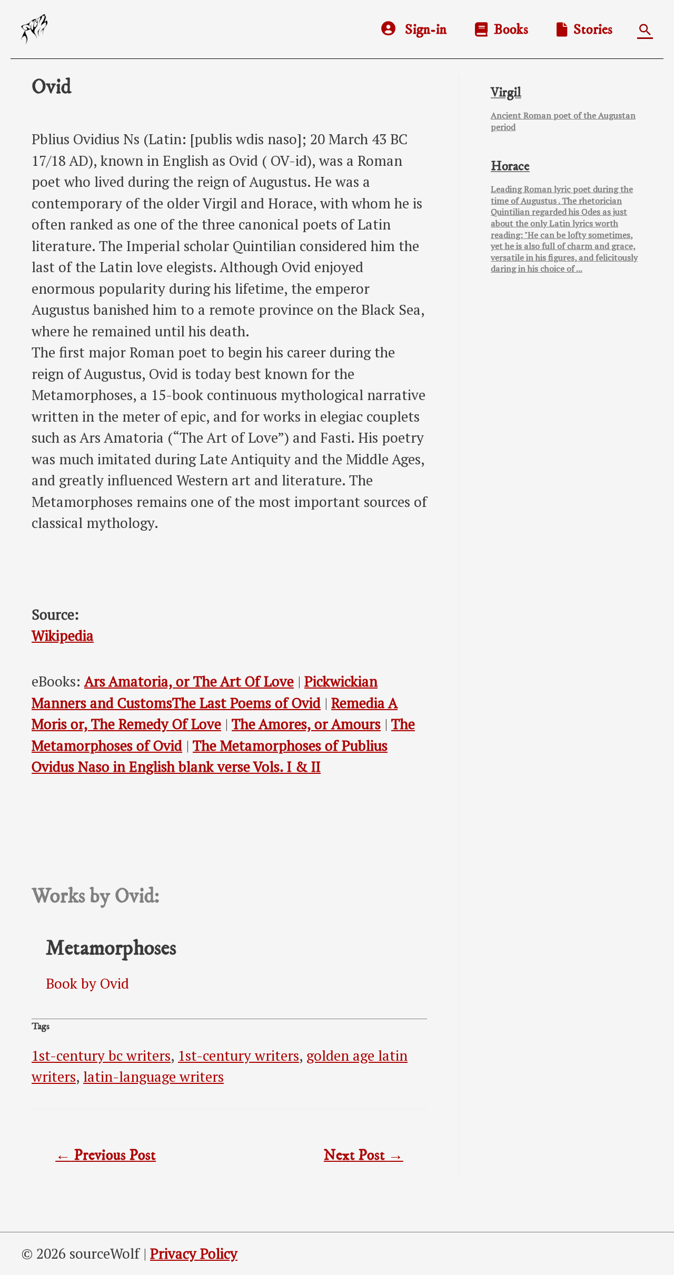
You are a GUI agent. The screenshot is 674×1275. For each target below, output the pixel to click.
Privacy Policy (193, 1253)
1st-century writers (238, 1055)
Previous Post (105, 1155)
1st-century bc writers (101, 1055)
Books (508, 29)
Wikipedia (63, 635)
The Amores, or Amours (306, 723)
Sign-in (426, 29)
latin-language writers (153, 1076)
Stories (589, 29)
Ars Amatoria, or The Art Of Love (189, 681)
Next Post (363, 1155)
